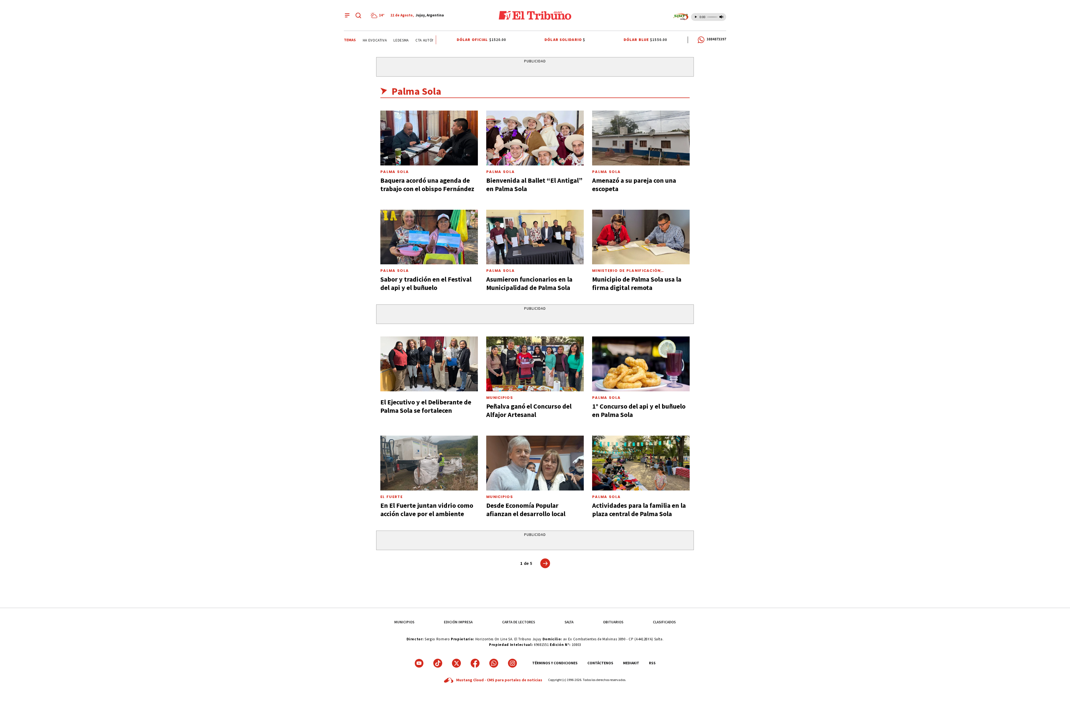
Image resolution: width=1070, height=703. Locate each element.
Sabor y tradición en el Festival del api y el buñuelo (425, 283)
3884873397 (716, 39)
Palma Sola (394, 171)
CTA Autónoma (418, 40)
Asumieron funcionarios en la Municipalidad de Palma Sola (529, 283)
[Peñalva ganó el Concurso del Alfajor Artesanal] (535, 363)
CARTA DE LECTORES (518, 622)
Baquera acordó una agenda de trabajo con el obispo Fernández (427, 184)
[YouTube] (419, 663)
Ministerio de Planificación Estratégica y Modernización (629, 272)
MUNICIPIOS (404, 622)
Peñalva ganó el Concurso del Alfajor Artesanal (529, 410)
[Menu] (347, 15)
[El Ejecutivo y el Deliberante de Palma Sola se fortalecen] (429, 363)
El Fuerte (391, 496)
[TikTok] (437, 663)
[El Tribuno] (535, 15)
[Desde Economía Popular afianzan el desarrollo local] (535, 463)
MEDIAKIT (631, 663)
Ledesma (390, 40)
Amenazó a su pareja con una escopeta (634, 184)
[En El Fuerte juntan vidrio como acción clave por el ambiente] (429, 463)
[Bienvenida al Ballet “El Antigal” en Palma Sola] (535, 138)
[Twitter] (456, 663)
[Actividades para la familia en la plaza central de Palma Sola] (641, 463)
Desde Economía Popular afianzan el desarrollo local (525, 509)
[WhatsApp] (493, 663)
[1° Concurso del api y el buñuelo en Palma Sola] (641, 363)
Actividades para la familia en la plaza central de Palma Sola (639, 509)
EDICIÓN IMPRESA (458, 622)
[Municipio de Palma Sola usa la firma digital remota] (641, 237)
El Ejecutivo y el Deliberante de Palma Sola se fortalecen (425, 406)
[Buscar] (358, 15)
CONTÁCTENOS (600, 663)
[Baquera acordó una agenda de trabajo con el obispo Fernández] (429, 138)
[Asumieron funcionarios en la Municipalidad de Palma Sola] (535, 237)
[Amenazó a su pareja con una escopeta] (641, 138)
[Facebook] (475, 663)
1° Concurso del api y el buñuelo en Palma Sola (638, 410)
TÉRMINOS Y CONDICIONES (555, 663)
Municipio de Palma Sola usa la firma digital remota (636, 283)
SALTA (569, 622)
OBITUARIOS (613, 622)
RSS (652, 663)
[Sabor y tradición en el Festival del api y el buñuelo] (429, 237)
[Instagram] (512, 663)
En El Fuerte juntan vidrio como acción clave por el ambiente (426, 509)
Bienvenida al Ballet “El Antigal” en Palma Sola (534, 184)
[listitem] (378, 15)
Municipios (499, 397)
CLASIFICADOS (664, 622)
